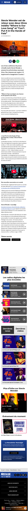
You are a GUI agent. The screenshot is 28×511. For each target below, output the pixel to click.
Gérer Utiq (21, 503)
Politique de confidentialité (11, 503)
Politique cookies (16, 501)
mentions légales (18, 458)
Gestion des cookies (14, 504)
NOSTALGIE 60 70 (15, 302)
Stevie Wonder (7, 406)
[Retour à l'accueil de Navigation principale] (7, 2)
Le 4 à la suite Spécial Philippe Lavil (11, 349)
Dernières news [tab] (7, 330)
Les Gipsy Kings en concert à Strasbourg (11, 435)
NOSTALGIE (14, 285)
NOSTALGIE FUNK (16, 310)
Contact (13, 500)
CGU (9, 501)
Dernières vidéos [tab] (20, 330)
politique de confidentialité (7, 459)
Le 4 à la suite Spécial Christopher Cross (13, 382)
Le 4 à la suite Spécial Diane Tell (10, 366)
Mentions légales (20, 500)
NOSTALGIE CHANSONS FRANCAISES (12, 270)
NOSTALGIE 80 (15, 318)
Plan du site (6, 500)
